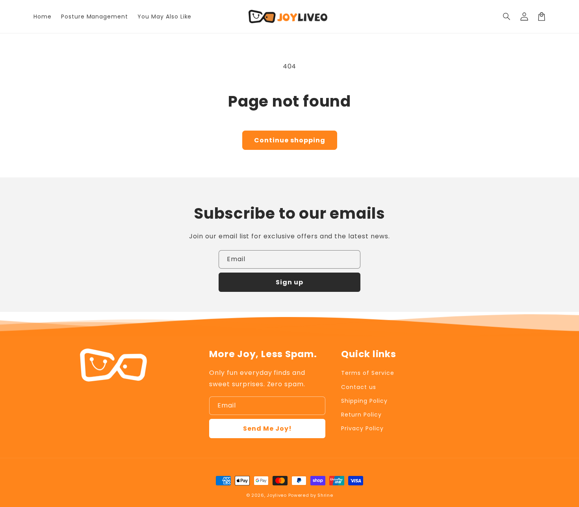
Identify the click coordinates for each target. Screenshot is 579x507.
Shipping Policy (364, 401)
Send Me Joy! (267, 428)
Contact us (358, 387)
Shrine (325, 495)
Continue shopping (289, 140)
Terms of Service (367, 373)
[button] (507, 16)
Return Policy (361, 415)
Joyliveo (277, 495)
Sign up (289, 282)
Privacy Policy (362, 428)
